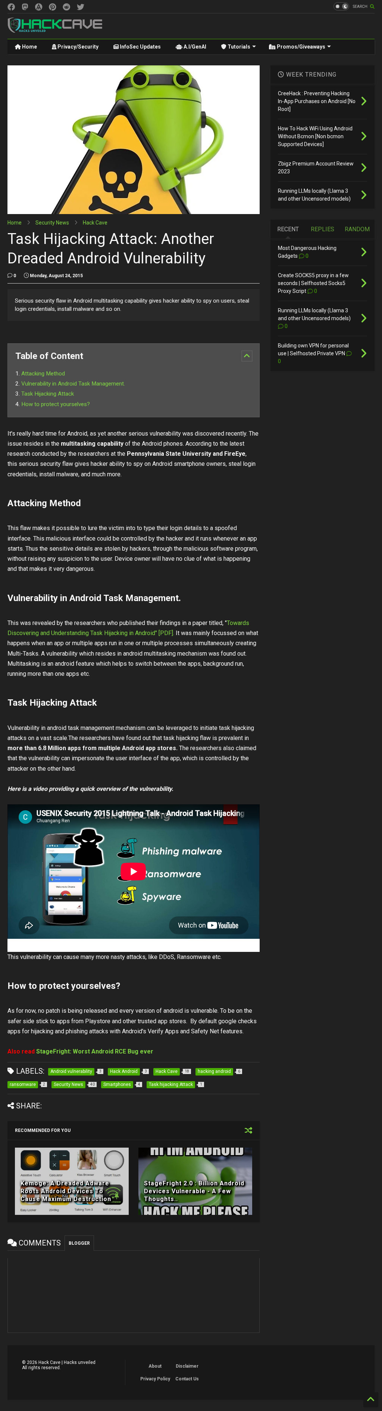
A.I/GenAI (194, 47)
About (155, 1366)
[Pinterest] (52, 7)
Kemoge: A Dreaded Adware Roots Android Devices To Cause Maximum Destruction (66, 1191)
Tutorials (238, 47)
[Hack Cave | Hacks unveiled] (55, 29)
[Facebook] (11, 7)
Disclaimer (187, 1366)
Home (29, 47)
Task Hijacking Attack (47, 393)
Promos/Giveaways (300, 47)
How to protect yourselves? (55, 404)
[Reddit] (66, 7)
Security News (52, 223)
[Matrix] (38, 7)
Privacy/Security (77, 47)
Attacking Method (43, 373)
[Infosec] (25, 7)
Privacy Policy (155, 1378)
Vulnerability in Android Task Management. (73, 383)
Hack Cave (95, 223)
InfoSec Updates (140, 47)
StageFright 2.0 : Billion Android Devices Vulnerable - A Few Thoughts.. (194, 1191)
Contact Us (187, 1378)
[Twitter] (80, 7)
